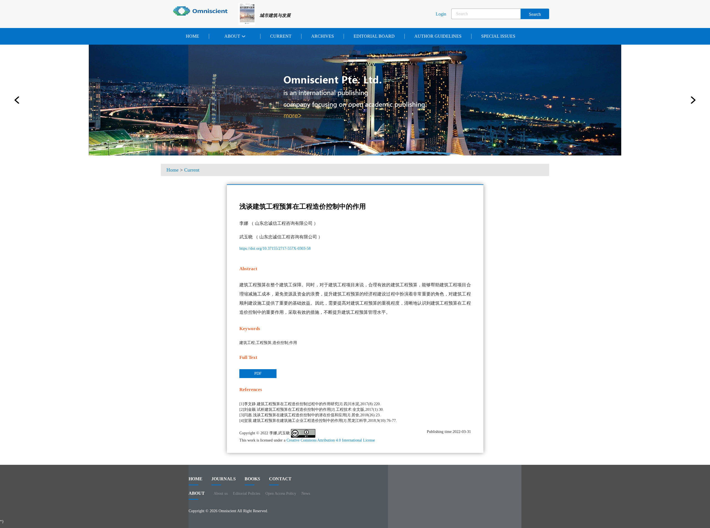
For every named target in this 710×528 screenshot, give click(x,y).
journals (223, 478)
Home (192, 36)
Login (441, 14)
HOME (195, 478)
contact (280, 478)
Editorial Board (374, 36)
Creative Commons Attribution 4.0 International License (330, 440)
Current (280, 36)
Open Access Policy (280, 493)
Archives (322, 36)
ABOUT (197, 493)
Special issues (498, 36)
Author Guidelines (438, 36)
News (305, 493)
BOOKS (252, 478)
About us (221, 493)
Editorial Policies (246, 493)
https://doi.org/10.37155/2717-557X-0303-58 (275, 248)
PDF (258, 373)
